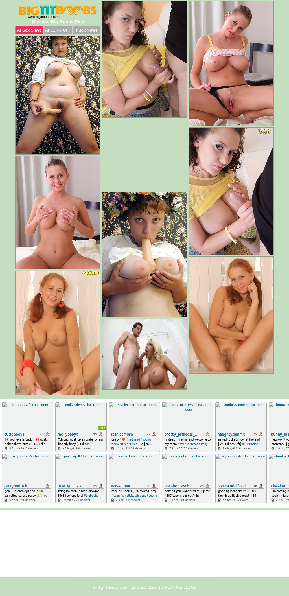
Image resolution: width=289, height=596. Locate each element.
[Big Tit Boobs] (57, 12)
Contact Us (186, 587)
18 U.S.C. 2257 (144, 587)
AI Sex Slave (29, 30)
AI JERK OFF (58, 30)
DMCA (167, 587)
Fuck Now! (86, 30)
